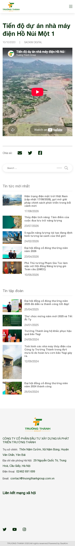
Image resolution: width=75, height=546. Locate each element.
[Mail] (20, 153)
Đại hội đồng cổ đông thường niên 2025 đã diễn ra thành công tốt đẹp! (46, 302)
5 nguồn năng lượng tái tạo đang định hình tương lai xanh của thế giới (48, 234)
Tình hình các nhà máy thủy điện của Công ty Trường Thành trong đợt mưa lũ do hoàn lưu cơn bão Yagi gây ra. (48, 351)
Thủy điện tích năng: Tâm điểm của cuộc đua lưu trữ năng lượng (46, 219)
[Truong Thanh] (11, 6)
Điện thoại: (9, 471)
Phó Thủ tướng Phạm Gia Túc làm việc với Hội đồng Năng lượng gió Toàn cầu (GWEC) (46, 266)
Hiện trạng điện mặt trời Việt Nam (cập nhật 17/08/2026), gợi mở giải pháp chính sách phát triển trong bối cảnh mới (47, 201)
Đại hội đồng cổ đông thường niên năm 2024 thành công (46, 385)
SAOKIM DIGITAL (33, 42)
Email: (6, 478)
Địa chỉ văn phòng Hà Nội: (17, 460)
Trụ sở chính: (10, 449)
